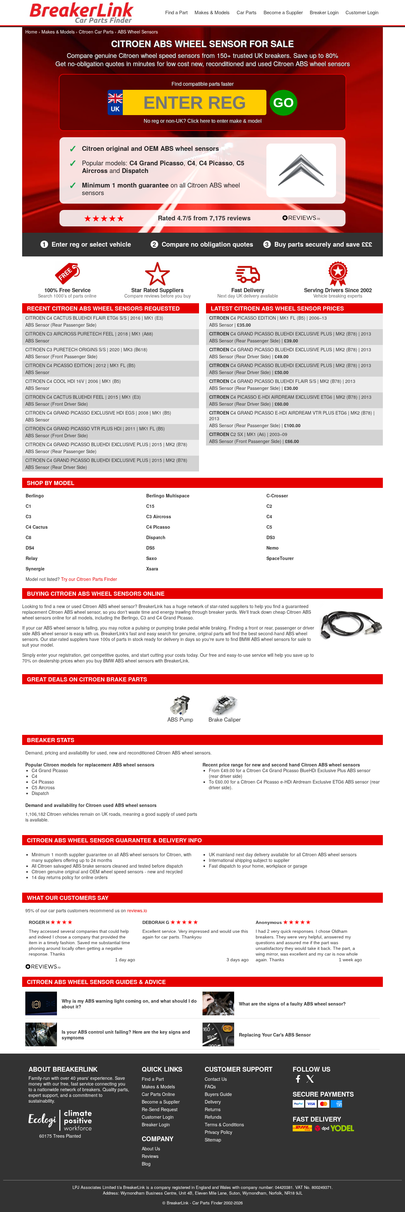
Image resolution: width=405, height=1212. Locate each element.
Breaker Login (324, 12)
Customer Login (362, 12)
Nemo (272, 547)
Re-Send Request (160, 1109)
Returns (213, 1109)
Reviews (150, 1156)
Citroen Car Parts (96, 31)
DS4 (30, 547)
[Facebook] (298, 1081)
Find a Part (176, 12)
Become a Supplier (283, 12)
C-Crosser (277, 495)
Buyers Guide (218, 1094)
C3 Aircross (158, 516)
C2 (269, 506)
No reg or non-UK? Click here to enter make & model (203, 121)
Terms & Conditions (224, 1124)
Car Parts (247, 12)
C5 (269, 527)
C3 (28, 516)
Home (31, 31)
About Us (151, 1148)
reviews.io (137, 910)
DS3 (270, 537)
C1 (28, 506)
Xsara (152, 568)
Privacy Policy (218, 1132)
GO (283, 102)
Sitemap (213, 1139)
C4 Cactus (37, 527)
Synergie (35, 568)
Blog (146, 1163)
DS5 (150, 547)
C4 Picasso (158, 527)
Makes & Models (212, 12)
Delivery (213, 1101)
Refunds (213, 1117)
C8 (28, 537)
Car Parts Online (158, 1094)
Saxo (151, 558)
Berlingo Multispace (168, 495)
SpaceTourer (280, 558)
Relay (32, 558)
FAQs (210, 1086)
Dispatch (155, 537)
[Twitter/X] (310, 1081)
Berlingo (35, 495)
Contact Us (216, 1079)
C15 (150, 506)
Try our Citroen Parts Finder (89, 579)
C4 (269, 516)
